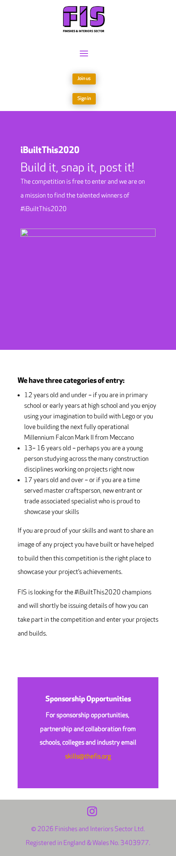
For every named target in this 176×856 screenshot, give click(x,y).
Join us (84, 79)
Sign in (84, 99)
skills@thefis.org (88, 756)
